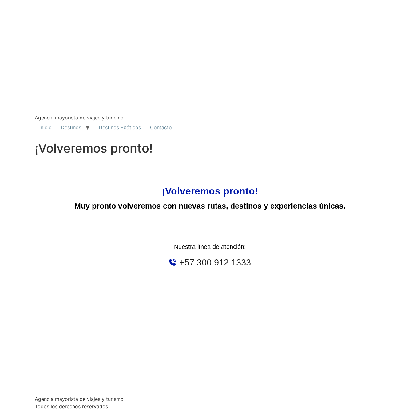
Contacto (161, 127)
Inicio (45, 127)
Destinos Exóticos (120, 127)
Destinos (71, 127)
